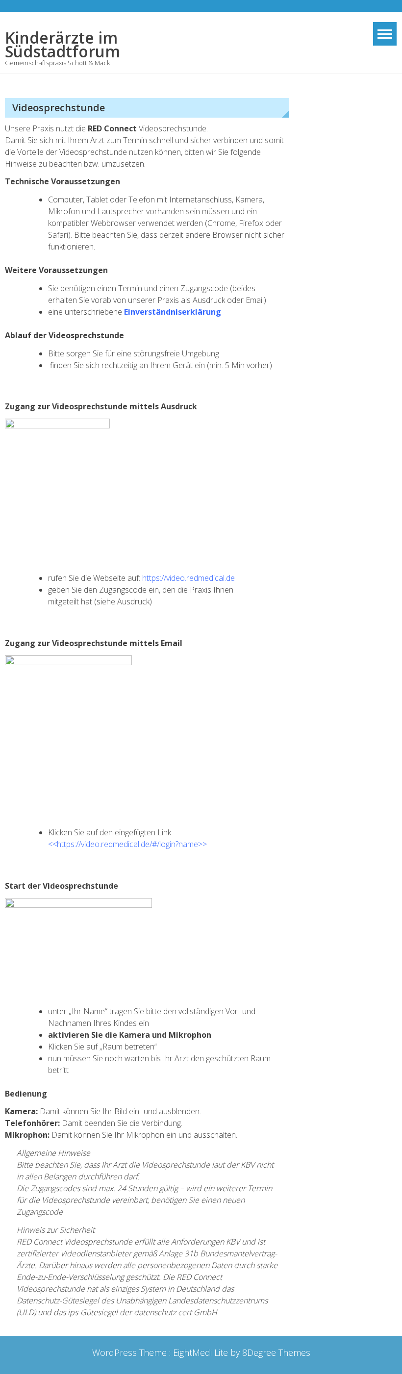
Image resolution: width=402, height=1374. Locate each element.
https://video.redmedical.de (188, 578)
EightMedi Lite (201, 1352)
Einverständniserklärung (172, 311)
